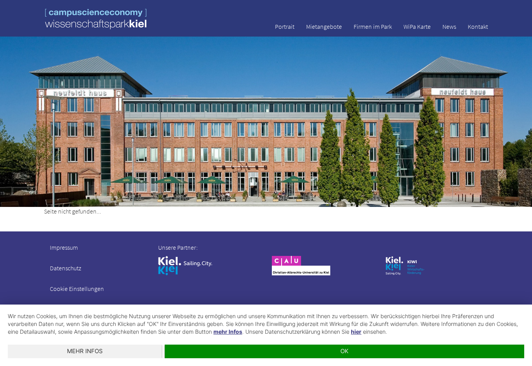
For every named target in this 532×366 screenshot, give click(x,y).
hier (356, 331)
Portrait (284, 26)
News (449, 26)
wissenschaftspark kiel (96, 19)
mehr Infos (227, 331)
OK (344, 351)
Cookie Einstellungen (77, 288)
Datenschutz (65, 268)
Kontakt (478, 26)
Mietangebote (324, 26)
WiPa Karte (417, 26)
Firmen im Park (373, 26)
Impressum (64, 247)
